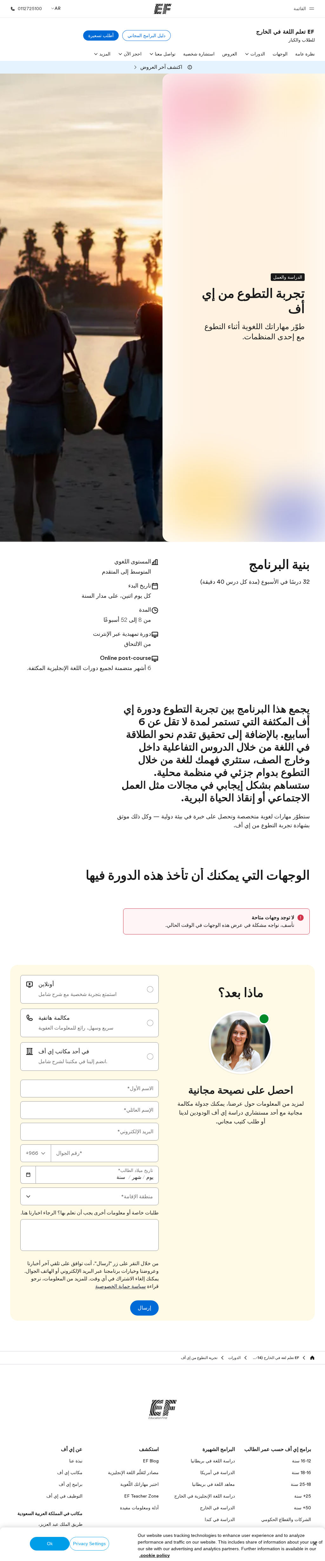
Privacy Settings (89, 1543)
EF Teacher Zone (141, 1496)
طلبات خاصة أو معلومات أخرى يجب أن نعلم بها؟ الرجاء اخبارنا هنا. (90, 1213)
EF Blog (151, 1460)
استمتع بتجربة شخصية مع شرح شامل (77, 994)
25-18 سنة (301, 1484)
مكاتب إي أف (70, 1472)
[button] (303, 8)
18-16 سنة (301, 1472)
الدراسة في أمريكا (217, 1472)
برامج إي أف (71, 1484)
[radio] (89, 989)
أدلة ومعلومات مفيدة (139, 1507)
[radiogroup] (89, 1023)
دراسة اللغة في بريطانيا (213, 1460)
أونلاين (46, 984)
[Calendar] (28, 1175)
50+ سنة (302, 1507)
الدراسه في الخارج (217, 1507)
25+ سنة (302, 1496)
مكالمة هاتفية (54, 1018)
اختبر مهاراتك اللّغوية (139, 1484)
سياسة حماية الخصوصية (120, 1287)
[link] (285, 35)
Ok (50, 1543)
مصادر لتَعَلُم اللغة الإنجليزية (133, 1472)
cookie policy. (154, 1555)
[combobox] (35, 1153)
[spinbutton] (149, 1177)
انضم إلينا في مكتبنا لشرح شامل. (72, 1061)
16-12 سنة (301, 1460)
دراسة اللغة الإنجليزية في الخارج (204, 1496)
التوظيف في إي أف (64, 1496)
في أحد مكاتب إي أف (63, 1051)
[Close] (315, 1544)
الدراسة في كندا (220, 1519)
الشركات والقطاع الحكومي (286, 1519)
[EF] (162, 9)
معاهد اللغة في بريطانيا (213, 1484)
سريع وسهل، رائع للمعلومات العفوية (75, 1028)
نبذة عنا (76, 1460)
